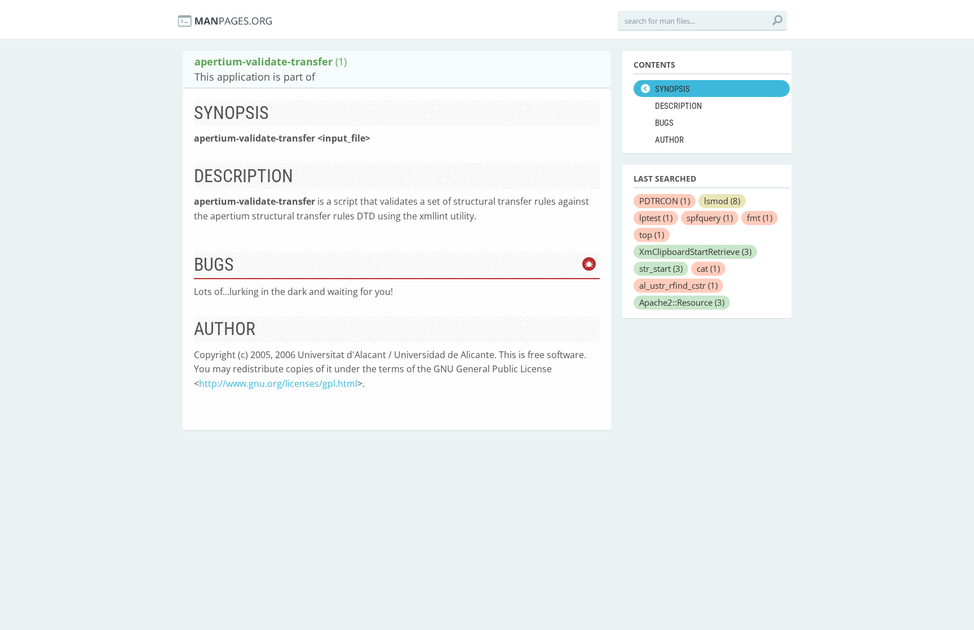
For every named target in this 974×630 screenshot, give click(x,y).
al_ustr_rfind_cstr (678, 285)
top (651, 234)
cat (708, 268)
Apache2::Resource (681, 302)
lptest (655, 217)
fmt (759, 217)
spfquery (710, 217)
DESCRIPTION (678, 106)
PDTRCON (664, 200)
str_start (661, 268)
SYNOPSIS (672, 89)
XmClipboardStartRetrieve (695, 251)
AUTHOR (669, 140)
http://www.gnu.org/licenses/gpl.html (278, 383)
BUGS (664, 123)
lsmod (722, 200)
